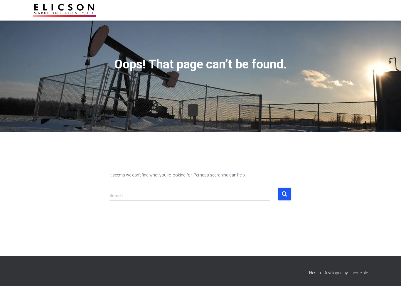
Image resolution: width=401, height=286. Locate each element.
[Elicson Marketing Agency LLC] (64, 10)
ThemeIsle (358, 272)
